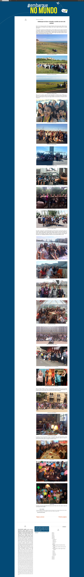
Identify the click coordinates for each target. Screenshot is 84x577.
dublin (29, 541)
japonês (32, 566)
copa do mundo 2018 (29, 559)
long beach (31, 567)
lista (26, 567)
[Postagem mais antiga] (62, 517)
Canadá (19, 533)
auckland (25, 557)
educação (21, 561)
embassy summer (29, 562)
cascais (27, 545)
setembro (54, 541)
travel (23, 540)
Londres (28, 529)
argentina (21, 545)
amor (32, 556)
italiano (31, 539)
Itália (22, 544)
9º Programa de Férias (20, 553)
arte (23, 557)
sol (29, 572)
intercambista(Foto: (31, 565)
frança (32, 531)
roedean (19, 572)
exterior (25, 536)
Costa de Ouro (21, 554)
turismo (32, 536)
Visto (21, 556)
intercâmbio (20, 529)
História (31, 554)
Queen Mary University (27, 544)
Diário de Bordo (28, 531)
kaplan (20, 567)
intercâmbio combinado (21, 542)
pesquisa (27, 570)
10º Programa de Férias (27, 534)
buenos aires (24, 545)
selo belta (21, 540)
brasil (22, 558)
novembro (54, 539)
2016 (32, 552)
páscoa (24, 571)
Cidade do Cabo (28, 537)
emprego (32, 562)
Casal (32, 553)
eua (28, 533)
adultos (23, 556)
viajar (29, 532)
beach (27, 557)
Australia (24, 553)
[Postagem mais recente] (40, 517)
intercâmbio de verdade (29, 542)
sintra (18, 544)
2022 (52, 533)
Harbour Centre (28, 554)
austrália (26, 535)
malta (26, 543)
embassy (58, 510)
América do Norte (20, 537)
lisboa (30, 536)
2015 (52, 557)
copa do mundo (24, 559)
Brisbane (27, 553)
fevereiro (54, 554)
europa (24, 530)
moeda (21, 550)
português (19, 571)
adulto (19, 545)
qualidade (31, 571)
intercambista (23, 548)
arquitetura (21, 557)
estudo (27, 563)
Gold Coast (25, 554)
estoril (22, 563)
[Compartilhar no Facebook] (42, 509)
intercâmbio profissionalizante (27, 566)
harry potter (27, 547)
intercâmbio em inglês (29, 548)
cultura (29, 545)
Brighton (41, 510)
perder (24, 570)
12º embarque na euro (27, 540)
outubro (54, 540)
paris (29, 533)
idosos (18, 565)
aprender (26, 541)
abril (53, 551)
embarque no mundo (21, 532)
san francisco (26, 572)
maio (53, 550)
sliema (28, 572)
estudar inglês (25, 563)
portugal (31, 532)
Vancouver (23, 535)
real (32, 571)
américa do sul (22, 541)
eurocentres (19, 539)
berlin (30, 557)
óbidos (18, 574)
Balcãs (25, 553)
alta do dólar (28, 556)
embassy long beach (24, 562)
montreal (23, 550)
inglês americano (23, 565)
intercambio (23, 531)
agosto (54, 542)
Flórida (32, 537)
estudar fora (22, 536)
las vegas (22, 567)
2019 (52, 536)
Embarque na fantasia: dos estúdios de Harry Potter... (58, 545)
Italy (32, 554)
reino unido (28, 550)
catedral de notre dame (28, 558)
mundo (26, 550)
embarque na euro (54, 510)
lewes (24, 567)
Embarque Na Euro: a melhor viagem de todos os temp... (58, 549)
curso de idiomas (24, 533)
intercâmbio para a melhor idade (23, 549)
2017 (52, 538)
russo (31, 550)
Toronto (21, 534)
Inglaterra (19, 531)
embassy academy (61, 510)
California (21, 544)
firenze (21, 547)
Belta (20, 538)
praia (32, 543)
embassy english (29, 561)
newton (19, 569)
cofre (20, 559)
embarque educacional (48, 510)
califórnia (26, 538)
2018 (52, 537)
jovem (18, 567)
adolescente (31, 544)
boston (32, 557)
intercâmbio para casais (21, 543)
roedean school (21, 572)
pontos (32, 570)
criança (32, 559)
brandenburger (19, 558)
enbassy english (20, 563)
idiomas (30, 547)
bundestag (24, 558)
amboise (31, 556)
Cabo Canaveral (30, 553)
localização (28, 567)
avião (26, 557)
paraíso (31, 569)
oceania (20, 569)
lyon (25, 543)
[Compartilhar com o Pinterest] (43, 509)
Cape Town (22, 538)
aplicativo (19, 557)
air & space (25, 556)
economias (19, 561)
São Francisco (19, 556)
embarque (43, 510)
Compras (19, 554)
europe (19, 547)
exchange (32, 563)
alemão (19, 541)
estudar (26, 532)
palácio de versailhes (28, 569)
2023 (52, 532)
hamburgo (23, 547)
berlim (29, 557)
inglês (25, 529)
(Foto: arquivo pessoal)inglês (29, 552)
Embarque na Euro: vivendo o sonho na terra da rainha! (59, 547)
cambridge (29, 538)
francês (27, 536)
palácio (24, 569)
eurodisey (30, 563)
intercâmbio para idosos (21, 566)
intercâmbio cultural (27, 539)
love (32, 567)
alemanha (31, 540)
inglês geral (26, 565)
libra (25, 567)
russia (24, 572)
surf (30, 572)
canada (32, 538)
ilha (20, 565)
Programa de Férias (29, 530)
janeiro (54, 555)
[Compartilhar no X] (41, 509)
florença (23, 539)
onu (21, 569)
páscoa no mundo (27, 571)
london (21, 533)
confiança (22, 559)
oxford (23, 569)
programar (22, 571)
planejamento (29, 570)
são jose (32, 572)
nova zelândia (29, 543)
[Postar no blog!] (40, 509)
